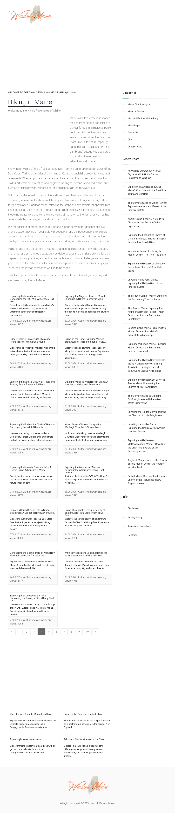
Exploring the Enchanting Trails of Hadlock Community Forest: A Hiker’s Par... (32, 426)
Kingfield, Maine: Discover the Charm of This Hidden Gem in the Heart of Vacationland (147, 464)
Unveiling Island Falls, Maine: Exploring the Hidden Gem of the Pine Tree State (145, 283)
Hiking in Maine (136, 111)
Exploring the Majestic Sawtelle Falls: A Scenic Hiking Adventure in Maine (30, 468)
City (130, 139)
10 (87, 631)
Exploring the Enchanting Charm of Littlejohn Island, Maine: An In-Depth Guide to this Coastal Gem (147, 239)
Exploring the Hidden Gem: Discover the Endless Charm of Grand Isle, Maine (147, 267)
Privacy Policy (135, 517)
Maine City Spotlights (139, 104)
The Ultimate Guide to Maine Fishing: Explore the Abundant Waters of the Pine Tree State (147, 206)
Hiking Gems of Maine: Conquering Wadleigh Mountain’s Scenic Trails (83, 426)
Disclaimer (133, 508)
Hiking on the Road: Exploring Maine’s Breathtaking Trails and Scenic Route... (85, 340)
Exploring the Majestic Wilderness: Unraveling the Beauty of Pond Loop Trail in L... (32, 598)
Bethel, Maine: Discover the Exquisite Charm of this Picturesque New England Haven (147, 480)
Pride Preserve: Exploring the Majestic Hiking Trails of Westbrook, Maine (30, 340)
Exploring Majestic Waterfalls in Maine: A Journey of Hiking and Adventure (86, 383)
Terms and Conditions (139, 526)
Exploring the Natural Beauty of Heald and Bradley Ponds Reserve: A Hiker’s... (32, 383)
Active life (133, 132)
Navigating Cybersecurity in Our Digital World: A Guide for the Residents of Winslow (144, 174)
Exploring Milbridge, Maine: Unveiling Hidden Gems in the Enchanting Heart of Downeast (147, 348)
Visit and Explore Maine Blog (143, 118)
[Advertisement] (87, 63)
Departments (135, 146)
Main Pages (134, 125)
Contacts (132, 535)
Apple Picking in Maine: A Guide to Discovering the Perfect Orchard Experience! (146, 222)
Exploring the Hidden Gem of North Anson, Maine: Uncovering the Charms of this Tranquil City (146, 383)
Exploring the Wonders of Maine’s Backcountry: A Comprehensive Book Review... (84, 470)
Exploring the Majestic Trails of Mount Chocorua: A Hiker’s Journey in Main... (85, 297)
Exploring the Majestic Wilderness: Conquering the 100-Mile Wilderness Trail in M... (32, 299)
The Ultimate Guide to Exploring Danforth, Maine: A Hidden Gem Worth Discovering (144, 399)
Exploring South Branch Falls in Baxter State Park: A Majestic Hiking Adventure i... (32, 511)
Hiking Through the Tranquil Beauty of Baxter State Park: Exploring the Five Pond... (85, 513)
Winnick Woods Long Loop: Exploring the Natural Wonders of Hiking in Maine (86, 554)
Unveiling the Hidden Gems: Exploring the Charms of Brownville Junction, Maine (146, 428)
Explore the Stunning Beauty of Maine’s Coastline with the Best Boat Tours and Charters (147, 190)
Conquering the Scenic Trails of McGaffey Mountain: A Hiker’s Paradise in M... (32, 554)
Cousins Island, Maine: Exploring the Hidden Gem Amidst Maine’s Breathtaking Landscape (147, 331)
